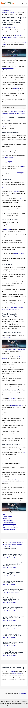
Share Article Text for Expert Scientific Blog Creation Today (12, 634)
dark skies (4, 127)
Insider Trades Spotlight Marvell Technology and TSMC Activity (12, 555)
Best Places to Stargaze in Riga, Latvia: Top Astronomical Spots (12, 626)
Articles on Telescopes (9, 529)
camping (21, 166)
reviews (20, 673)
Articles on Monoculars (9, 526)
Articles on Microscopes (9, 524)
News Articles (6, 518)
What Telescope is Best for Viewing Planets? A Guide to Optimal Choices (13, 617)
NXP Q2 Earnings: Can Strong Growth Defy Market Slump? (11, 573)
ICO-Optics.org (11, 671)
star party (22, 199)
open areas (16, 191)
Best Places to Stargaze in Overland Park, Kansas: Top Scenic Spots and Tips (13, 544)
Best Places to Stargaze (8, 12)
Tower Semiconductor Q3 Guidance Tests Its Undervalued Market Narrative (14, 564)
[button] (26, 3)
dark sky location (12, 398)
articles (14, 673)
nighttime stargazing (18, 253)
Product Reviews (7, 516)
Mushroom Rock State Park (16, 405)
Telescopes (16, 592)
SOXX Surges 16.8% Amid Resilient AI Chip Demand (13, 581)
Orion (23, 452)
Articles (5, 514)
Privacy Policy (22, 693)
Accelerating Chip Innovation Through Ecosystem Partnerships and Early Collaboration (13, 652)
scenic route (7, 229)
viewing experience (9, 157)
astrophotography (6, 337)
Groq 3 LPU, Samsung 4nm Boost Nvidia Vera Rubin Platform (13, 608)
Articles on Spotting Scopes (10, 527)
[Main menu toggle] (22, 3)
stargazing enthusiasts (7, 68)
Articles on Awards (8, 520)
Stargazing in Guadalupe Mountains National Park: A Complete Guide (13, 590)
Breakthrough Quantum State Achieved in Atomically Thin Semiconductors (12, 599)
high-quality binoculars (19, 349)
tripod (10, 161)
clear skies (4, 188)
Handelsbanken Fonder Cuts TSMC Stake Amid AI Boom (13, 643)
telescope (22, 59)
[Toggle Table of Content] (23, 107)
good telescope (7, 349)
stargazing (16, 88)
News (15, 557)
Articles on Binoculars (9, 522)
